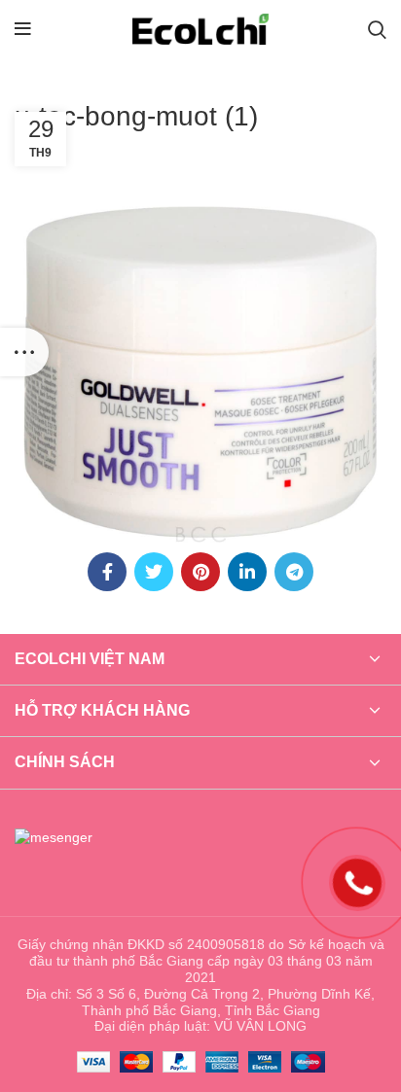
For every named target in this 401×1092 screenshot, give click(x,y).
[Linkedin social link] (247, 571)
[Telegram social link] (293, 571)
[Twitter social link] (153, 571)
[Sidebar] (24, 352)
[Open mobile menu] (23, 29)
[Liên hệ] (358, 881)
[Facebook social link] (107, 571)
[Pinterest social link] (200, 571)
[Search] (377, 29)
